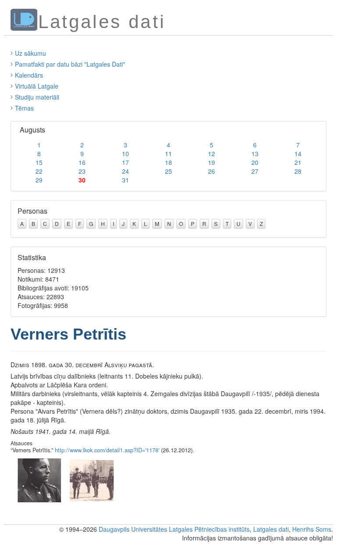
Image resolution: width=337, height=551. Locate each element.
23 (82, 171)
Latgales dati (271, 529)
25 (168, 171)
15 (39, 162)
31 (125, 179)
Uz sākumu (30, 53)
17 (125, 162)
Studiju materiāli (37, 97)
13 (254, 153)
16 (82, 162)
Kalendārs (29, 75)
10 (125, 153)
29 (39, 179)
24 (125, 171)
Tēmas (24, 108)
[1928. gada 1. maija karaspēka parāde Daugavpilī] (92, 479)
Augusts (32, 130)
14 (297, 153)
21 (297, 162)
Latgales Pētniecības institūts (209, 529)
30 (82, 179)
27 (254, 171)
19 (211, 162)
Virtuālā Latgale (36, 86)
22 (39, 171)
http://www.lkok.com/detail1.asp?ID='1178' (107, 450)
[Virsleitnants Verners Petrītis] (39, 479)
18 (168, 162)
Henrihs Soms (311, 529)
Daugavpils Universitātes (133, 529)
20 (254, 162)
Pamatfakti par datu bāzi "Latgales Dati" (70, 64)
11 (168, 153)
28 (297, 171)
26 (211, 171)
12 (211, 153)
